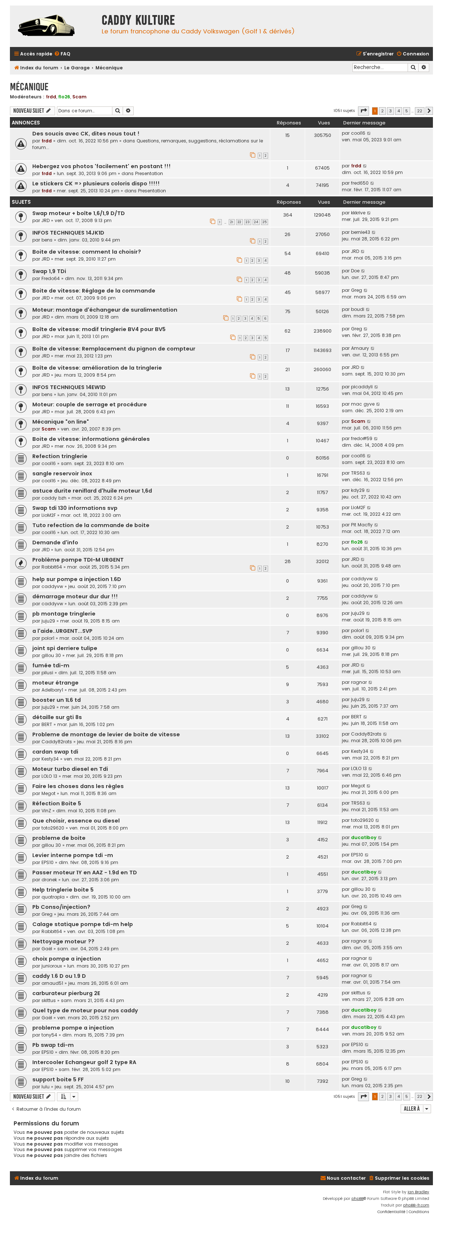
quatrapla (53, 897)
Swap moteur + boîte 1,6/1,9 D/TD (78, 213)
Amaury (360, 348)
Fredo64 (50, 278)
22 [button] (419, 111)
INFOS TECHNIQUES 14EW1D (69, 387)
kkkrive (358, 213)
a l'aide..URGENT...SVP (62, 631)
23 (248, 222)
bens (47, 240)
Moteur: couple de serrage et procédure (89, 404)
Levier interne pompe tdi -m (72, 855)
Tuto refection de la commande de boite (90, 525)
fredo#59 (361, 438)
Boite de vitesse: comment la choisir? (86, 251)
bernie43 (360, 232)
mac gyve (363, 404)
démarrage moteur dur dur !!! (75, 596)
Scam (79, 97)
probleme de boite (59, 838)
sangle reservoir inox (62, 473)
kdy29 (358, 490)
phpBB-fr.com (416, 1205)
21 (231, 222)
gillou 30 (51, 655)
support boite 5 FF (58, 1079)
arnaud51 (52, 983)
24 (256, 222)
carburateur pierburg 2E (66, 993)
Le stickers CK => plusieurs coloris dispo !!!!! (96, 183)
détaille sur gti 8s (57, 717)
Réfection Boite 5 (56, 803)
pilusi (47, 673)
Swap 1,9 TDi (49, 271)
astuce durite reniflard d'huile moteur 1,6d (92, 490)
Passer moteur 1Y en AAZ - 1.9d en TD (84, 872)
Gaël (46, 949)
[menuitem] (62, 54)
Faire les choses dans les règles (78, 786)
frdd (51, 97)
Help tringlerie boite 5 (63, 889)
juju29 (48, 621)
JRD (45, 220)
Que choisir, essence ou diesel (76, 820)
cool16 (358, 133)
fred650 (360, 183)
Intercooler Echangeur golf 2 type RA (84, 1062)
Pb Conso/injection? (61, 907)
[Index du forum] (54, 26)
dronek (49, 880)
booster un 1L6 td (56, 700)
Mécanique (29, 86)
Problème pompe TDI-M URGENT (78, 559)
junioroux (51, 966)
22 (239, 222)
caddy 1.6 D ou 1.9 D (59, 976)
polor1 (47, 638)
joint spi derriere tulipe (64, 648)
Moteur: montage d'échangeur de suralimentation (104, 309)
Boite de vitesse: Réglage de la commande (93, 290)
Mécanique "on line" (60, 421)
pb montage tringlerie (63, 613)
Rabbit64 (51, 567)
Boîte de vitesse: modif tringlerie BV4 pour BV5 (99, 329)
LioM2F (48, 515)
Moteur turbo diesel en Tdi (70, 769)
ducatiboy (363, 837)
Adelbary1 (52, 690)
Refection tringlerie (59, 456)
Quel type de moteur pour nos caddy (85, 1010)
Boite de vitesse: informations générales (91, 439)
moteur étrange (55, 682)
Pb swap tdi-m (53, 1045)
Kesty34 (50, 759)
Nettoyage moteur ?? (63, 941)
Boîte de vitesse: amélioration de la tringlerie (97, 367)
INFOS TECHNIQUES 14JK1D (68, 232)
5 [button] (406, 111)
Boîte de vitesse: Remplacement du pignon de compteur (113, 348)
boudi (357, 309)
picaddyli (362, 387)
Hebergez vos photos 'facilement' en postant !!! (101, 166)
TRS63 (358, 473)
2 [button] (382, 111)
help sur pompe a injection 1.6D (76, 579)
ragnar (359, 682)
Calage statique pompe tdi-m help (82, 924)
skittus (48, 1000)
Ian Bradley (418, 1192)
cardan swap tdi (55, 751)
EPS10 (47, 862)
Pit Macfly (362, 525)
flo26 (64, 97)
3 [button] (390, 111)
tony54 (49, 1035)
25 (265, 222)
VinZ (46, 811)
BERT (46, 724)
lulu (45, 1087)
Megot (48, 793)
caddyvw (52, 586)
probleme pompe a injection (73, 1027)
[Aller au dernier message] (369, 133)
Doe (355, 271)
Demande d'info (55, 542)
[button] (363, 110)
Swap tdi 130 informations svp (75, 508)
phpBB (357, 1198)
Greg (356, 290)
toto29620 (52, 828)
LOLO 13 (49, 776)
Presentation (149, 173)
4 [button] (398, 111)
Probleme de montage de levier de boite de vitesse (106, 734)
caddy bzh (53, 498)
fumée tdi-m (50, 665)
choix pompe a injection (66, 958)
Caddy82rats (56, 742)
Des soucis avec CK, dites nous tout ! (86, 133)
